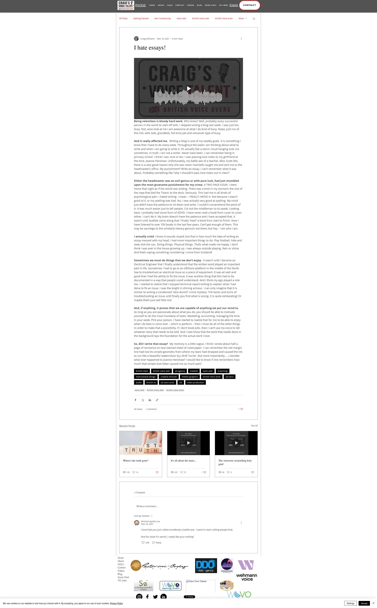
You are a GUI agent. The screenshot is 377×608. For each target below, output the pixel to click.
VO (180, 382)
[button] (250, 5)
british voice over (200, 18)
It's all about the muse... (183, 460)
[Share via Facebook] (135, 400)
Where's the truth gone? (135, 460)
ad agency (180, 371)
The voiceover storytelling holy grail (235, 462)
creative (194, 371)
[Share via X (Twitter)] (142, 400)
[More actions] (241, 38)
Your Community (162, 18)
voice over (181, 18)
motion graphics (190, 376)
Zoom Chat (123, 577)
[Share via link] (157, 400)
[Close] (373, 603)
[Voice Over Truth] (140, 443)
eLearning (223, 371)
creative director (169, 376)
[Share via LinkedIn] (149, 400)
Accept (364, 603)
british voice (142, 371)
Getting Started (140, 18)
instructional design (146, 376)
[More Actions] (241, 522)
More (241, 18)
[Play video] (188, 88)
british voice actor (224, 18)
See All (254, 425)
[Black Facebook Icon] (147, 597)
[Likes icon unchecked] (143, 542)
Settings (350, 603)
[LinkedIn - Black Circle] (163, 597)
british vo (151, 382)
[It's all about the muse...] (188, 443)
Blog (120, 574)
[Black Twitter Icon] (155, 597)
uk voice (230, 376)
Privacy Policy (116, 603)
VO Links (122, 580)
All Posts (123, 18)
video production (195, 382)
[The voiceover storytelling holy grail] (236, 443)
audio (139, 382)
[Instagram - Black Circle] (139, 597)
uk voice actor (167, 382)
